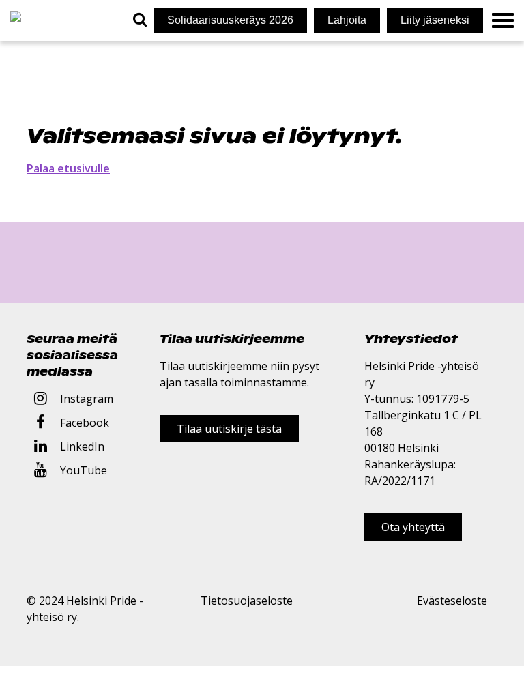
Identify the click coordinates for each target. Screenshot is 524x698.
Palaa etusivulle (68, 168)
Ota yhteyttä (413, 526)
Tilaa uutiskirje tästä (229, 428)
